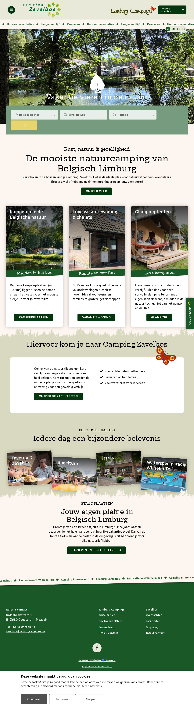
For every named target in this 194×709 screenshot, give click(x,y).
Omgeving (152, 627)
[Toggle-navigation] (11, 10)
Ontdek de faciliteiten (58, 396)
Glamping (159, 317)
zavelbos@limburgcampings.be (25, 631)
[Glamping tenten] (159, 240)
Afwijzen (91, 699)
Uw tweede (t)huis (110, 621)
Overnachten (154, 615)
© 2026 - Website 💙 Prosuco (97, 660)
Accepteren (34, 699)
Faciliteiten (153, 621)
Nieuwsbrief (107, 627)
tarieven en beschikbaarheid (96, 550)
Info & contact (108, 633)
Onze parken (107, 615)
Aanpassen (63, 699)
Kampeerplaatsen (33, 317)
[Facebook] (97, 648)
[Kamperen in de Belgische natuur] (34, 240)
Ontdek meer (96, 191)
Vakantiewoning (96, 317)
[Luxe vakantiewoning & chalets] (97, 240)
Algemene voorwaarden (97, 666)
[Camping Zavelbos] (42, 9)
